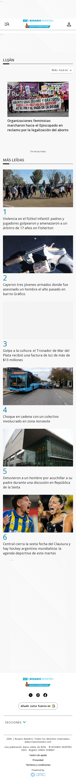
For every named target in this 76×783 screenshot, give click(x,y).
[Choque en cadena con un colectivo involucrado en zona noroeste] (38, 386)
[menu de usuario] (69, 24)
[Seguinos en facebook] (45, 695)
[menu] (7, 24)
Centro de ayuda (38, 755)
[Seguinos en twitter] (31, 695)
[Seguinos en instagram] (38, 695)
